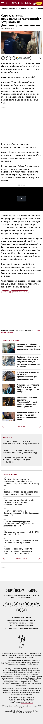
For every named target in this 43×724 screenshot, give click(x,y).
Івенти (28, 618)
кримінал (5, 292)
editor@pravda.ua (27, 703)
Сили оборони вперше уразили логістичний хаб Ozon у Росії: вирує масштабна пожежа (18, 523)
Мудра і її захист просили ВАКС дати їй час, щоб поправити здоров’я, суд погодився (28, 388)
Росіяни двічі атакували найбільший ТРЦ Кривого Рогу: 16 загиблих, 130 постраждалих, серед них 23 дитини (28, 361)
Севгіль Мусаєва (28, 699)
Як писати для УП (10, 628)
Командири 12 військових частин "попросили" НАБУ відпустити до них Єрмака (28, 346)
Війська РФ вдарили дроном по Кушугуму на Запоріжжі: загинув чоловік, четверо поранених (17, 551)
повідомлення (17, 77)
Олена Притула (29, 701)
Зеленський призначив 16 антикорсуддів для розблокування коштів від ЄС (28, 416)
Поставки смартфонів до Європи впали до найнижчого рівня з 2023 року (21, 493)
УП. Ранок (22, 8)
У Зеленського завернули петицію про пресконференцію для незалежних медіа (28, 375)
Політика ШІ (13, 623)
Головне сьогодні (11, 341)
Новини (5, 8)
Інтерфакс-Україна (25, 664)
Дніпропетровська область (19, 292)
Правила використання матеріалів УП (21, 620)
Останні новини (10, 474)
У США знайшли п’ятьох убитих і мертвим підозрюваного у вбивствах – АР (21, 443)
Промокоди (33, 628)
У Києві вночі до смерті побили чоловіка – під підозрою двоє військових (17, 459)
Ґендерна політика (26, 623)
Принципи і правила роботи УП (21, 625)
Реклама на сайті (18, 618)
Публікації (13, 8)
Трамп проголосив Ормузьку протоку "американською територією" (20, 541)
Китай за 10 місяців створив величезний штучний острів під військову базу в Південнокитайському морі (21, 482)
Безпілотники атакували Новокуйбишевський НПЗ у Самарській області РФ (21, 513)
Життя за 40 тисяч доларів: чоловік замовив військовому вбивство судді (20, 451)
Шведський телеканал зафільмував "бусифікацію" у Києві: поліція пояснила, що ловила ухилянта (27, 402)
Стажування (23, 628)
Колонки (30, 8)
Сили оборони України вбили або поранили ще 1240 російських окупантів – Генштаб (18, 502)
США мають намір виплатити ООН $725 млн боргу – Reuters (21, 533)
